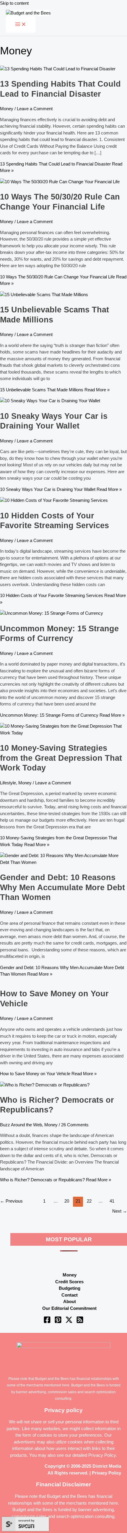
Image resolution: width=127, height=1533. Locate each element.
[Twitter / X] (69, 1321)
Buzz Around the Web (21, 1124)
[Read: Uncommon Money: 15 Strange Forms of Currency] (51, 613)
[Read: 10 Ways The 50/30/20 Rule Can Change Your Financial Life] (60, 181)
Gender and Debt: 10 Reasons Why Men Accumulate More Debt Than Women (62, 887)
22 (89, 1201)
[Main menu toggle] (20, 24)
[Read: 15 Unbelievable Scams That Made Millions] (44, 294)
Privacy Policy (102, 1455)
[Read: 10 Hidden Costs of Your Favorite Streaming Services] (54, 500)
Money (6, 108)
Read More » (55, 389)
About (69, 1301)
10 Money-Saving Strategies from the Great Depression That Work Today (61, 757)
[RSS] (80, 1321)
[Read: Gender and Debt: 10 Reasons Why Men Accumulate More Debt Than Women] (63, 862)
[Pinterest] (58, 1321)
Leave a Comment (35, 108)
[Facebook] (47, 1321)
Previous (11, 1201)
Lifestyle (8, 782)
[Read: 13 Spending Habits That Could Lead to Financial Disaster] (57, 68)
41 (112, 1201)
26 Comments (75, 1124)
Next (119, 1211)
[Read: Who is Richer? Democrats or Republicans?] (44, 1084)
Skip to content (14, 3)
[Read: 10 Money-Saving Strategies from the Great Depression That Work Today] (63, 732)
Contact (69, 1294)
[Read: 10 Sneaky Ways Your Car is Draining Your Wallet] (50, 400)
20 (66, 1201)
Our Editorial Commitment (69, 1308)
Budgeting (69, 1288)
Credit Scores (69, 1281)
